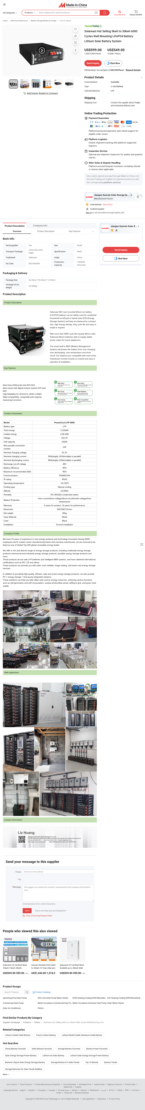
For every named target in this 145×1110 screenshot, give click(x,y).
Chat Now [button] (115, 63)
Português (42, 1090)
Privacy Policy (114, 1099)
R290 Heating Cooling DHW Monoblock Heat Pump (89, 998)
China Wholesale (69, 1084)
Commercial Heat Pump (13, 1003)
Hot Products (12, 1084)
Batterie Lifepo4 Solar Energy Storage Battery (25, 1062)
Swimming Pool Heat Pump (15, 998)
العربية (104, 1090)
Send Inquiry (93, 63)
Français (52, 1090)
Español (31, 1090)
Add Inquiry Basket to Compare (42, 93)
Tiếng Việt (68, 1093)
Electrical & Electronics (19, 20)
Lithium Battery (65, 20)
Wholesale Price (85, 1084)
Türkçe (58, 1093)
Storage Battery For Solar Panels (65, 1062)
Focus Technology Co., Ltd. (54, 1099)
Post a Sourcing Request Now (37, 915)
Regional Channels (114, 1084)
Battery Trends (110, 1062)
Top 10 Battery (91, 1062)
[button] (87, 231)
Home (5, 20)
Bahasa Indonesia (82, 1093)
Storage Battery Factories (69, 1048)
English (22, 1090)
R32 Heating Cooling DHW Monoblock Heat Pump (124, 998)
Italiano (75, 1090)
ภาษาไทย (135, 1090)
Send (27, 910)
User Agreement (88, 1099)
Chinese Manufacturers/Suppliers (47, 1084)
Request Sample (133, 70)
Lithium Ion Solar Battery (53, 1055)
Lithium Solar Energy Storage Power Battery (89, 1055)
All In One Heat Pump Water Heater (53, 998)
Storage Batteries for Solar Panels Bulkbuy (23, 1069)
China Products (26, 1084)
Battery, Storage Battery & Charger (43, 20)
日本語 (119, 1090)
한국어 (111, 1090)
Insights (78, 1087)
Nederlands (94, 1090)
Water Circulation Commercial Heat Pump (55, 1003)
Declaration (101, 1099)
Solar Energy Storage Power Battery (21, 1055)
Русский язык (63, 1090)
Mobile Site (68, 1087)
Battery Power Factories (96, 1048)
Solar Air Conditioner (12, 1008)
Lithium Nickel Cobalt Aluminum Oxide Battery (82, 1035)
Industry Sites (99, 1084)
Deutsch (84, 1090)
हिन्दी (126, 1090)
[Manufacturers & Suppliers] (72, 5)
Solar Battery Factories (42, 1048)
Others (41, 1008)
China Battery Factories (15, 1048)
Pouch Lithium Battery (46, 1035)
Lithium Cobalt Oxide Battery (17, 1035)
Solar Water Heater (115, 1003)
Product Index (130, 1084)
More (5, 1074)
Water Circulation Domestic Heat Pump (89, 1003)
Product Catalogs (43, 992)
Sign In (89, 212)
